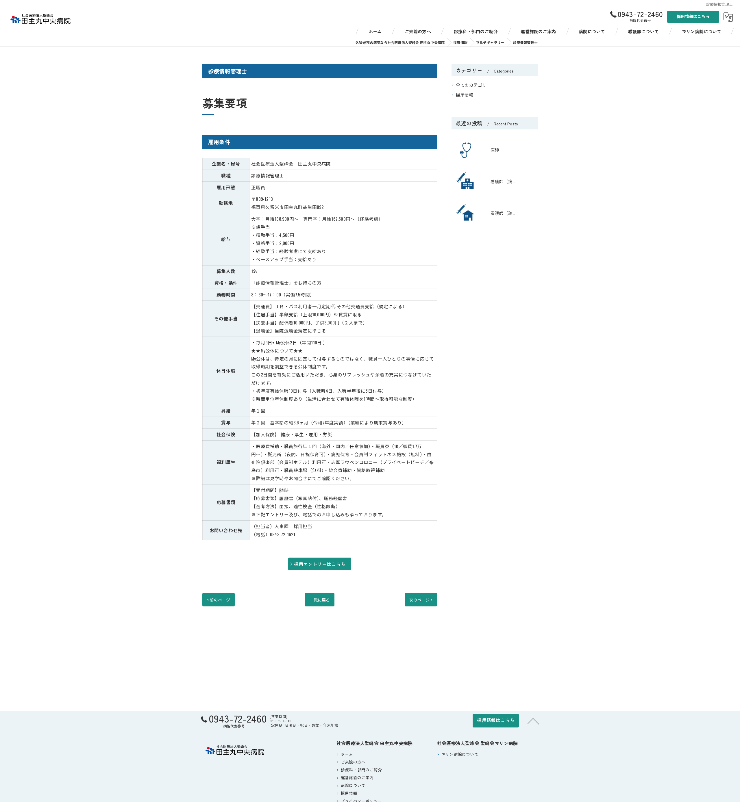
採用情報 (464, 95)
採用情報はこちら (693, 16)
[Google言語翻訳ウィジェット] (728, 17)
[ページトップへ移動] (533, 721)
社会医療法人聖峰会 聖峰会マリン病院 (477, 743)
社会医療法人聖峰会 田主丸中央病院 (374, 743)
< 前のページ (218, 600)
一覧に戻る (319, 600)
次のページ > (420, 600)
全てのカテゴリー (473, 85)
